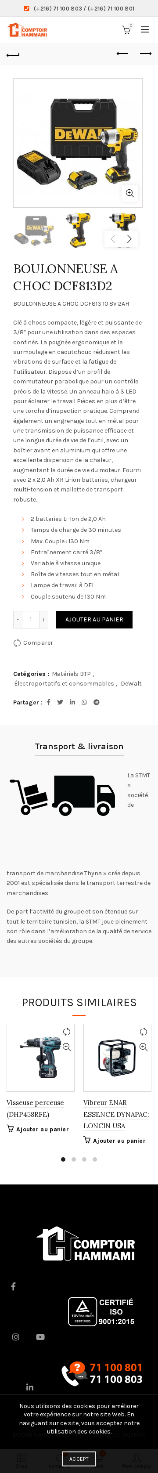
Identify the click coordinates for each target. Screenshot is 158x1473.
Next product (145, 54)
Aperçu (66, 1047)
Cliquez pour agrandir (130, 193)
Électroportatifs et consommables (64, 683)
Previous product (123, 54)
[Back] (13, 54)
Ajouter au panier (94, 619)
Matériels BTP (71, 674)
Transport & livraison (79, 746)
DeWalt (131, 683)
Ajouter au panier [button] (42, 1129)
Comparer (38, 642)
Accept (79, 1459)
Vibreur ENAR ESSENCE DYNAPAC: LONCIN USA (116, 1114)
